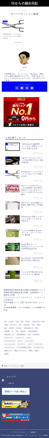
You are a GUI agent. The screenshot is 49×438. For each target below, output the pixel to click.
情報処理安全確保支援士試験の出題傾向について (24, 290)
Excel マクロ (36, 321)
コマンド (28, 337)
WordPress (36, 334)
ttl (12, 331)
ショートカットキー (10, 344)
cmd (17, 321)
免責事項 (33, 432)
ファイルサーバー (9, 347)
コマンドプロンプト (10, 341)
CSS (22, 321)
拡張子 (37, 350)
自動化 (6, 354)
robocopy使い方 (28, 328)
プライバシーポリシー (19, 432)
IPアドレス (13, 324)
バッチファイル (38, 344)
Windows (23, 331)
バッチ (29, 344)
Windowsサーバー (9, 334)
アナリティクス (9, 337)
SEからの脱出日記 (24, 3)
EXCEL (28, 321)
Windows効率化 (21, 334)
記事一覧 (11, 383)
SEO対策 (7, 331)
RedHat (12, 328)
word (29, 334)
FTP (43, 321)
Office (38, 324)
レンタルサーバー (38, 347)
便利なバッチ (8, 350)
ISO (20, 324)
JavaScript (26, 324)
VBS (17, 331)
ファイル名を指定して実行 (24, 347)
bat (5, 321)
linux (33, 324)
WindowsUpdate (32, 331)
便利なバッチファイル (20, 350)
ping (6, 328)
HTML (6, 324)
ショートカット (29, 341)
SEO (36, 328)
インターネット (19, 337)
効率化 (30, 350)
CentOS (11, 321)
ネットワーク (21, 344)
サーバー (20, 341)
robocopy (18, 328)
